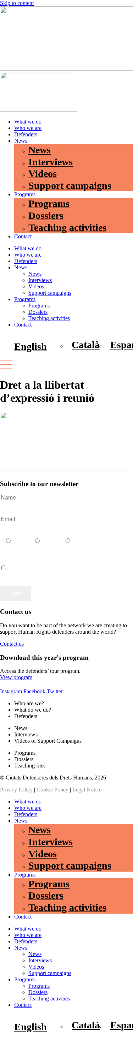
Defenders (25, 134)
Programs (24, 194)
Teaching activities (67, 227)
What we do (27, 122)
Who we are (27, 128)
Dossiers (45, 215)
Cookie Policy (52, 790)
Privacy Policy (16, 790)
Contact (23, 236)
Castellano (37, 548)
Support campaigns (69, 185)
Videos (42, 173)
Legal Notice (86, 790)
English (67, 548)
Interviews (50, 161)
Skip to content (17, 3)
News (20, 141)
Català (8, 548)
